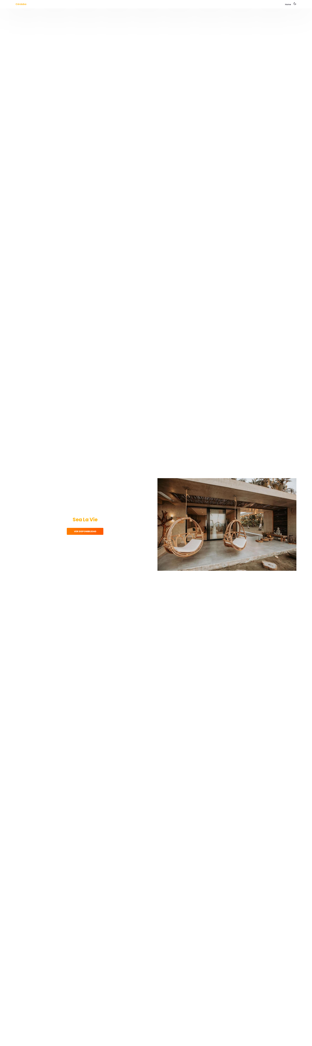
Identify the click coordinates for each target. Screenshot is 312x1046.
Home (288, 4)
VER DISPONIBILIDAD (85, 531)
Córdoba (21, 4)
